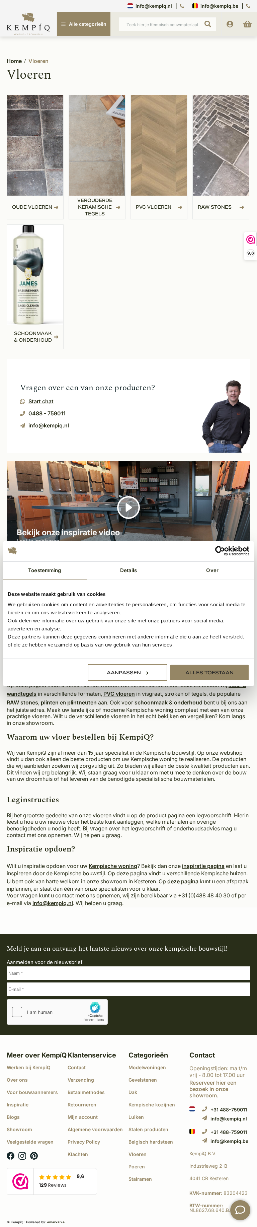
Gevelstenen (142, 1080)
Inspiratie (17, 1104)
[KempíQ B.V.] (219, 1153)
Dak (132, 1092)
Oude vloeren (32, 207)
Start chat (41, 401)
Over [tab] (212, 570)
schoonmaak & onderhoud (168, 702)
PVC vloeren (153, 207)
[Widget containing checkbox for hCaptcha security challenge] (57, 1012)
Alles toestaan (209, 673)
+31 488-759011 (228, 1109)
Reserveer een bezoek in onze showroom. (213, 1089)
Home (14, 61)
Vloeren (38, 61)
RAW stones (22, 702)
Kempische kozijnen (151, 1104)
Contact (77, 1067)
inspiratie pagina (203, 866)
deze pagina (182, 881)
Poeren (136, 1166)
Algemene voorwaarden (95, 1129)
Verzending (81, 1080)
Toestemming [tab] (44, 570)
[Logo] (28, 24)
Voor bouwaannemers (32, 1092)
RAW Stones (215, 207)
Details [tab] (128, 570)
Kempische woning (113, 866)
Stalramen (140, 1179)
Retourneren (82, 1104)
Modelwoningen (147, 1067)
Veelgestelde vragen (30, 1142)
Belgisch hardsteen (150, 1142)
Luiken (136, 1117)
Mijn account (83, 1117)
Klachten (78, 1154)
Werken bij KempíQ (29, 1067)
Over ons (17, 1080)
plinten (50, 702)
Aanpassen (124, 673)
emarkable (56, 1222)
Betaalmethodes (86, 1092)
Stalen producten (148, 1129)
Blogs (13, 1117)
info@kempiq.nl (154, 5)
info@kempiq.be (219, 5)
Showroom (19, 1129)
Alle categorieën (87, 24)
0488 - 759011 (47, 413)
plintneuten (82, 702)
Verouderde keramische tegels (94, 207)
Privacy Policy (84, 1142)
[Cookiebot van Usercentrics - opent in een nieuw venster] (220, 551)
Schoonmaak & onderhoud (33, 337)
